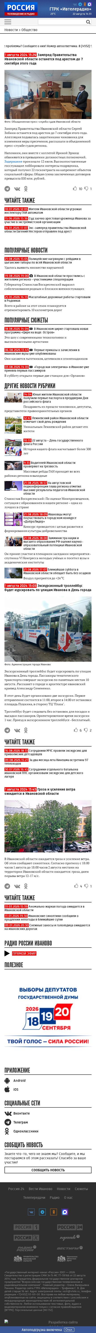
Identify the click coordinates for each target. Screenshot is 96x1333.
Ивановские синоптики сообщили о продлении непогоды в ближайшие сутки (41, 917)
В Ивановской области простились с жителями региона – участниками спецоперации (44, 277)
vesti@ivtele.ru (71, 1291)
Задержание (13, 161)
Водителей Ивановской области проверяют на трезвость (49, 464)
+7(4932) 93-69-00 (28, 1294)
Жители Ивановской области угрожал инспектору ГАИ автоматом (42, 210)
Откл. (69, 1329)
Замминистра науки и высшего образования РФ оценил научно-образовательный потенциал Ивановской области (53, 543)
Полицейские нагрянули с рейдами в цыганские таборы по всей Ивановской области (42, 260)
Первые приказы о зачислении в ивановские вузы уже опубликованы (41, 351)
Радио (55, 1197)
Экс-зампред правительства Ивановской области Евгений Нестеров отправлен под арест (45, 229)
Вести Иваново (40, 1189)
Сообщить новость (48, 1170)
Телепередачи (34, 1197)
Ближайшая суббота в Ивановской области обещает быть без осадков (57, 571)
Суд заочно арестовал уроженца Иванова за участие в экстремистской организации (47, 220)
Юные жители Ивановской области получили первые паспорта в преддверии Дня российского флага (55, 398)
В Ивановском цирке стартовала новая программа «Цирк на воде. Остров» (46, 330)
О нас (68, 1197)
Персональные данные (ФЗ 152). (34, 1310)
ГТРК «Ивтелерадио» (71, 9)
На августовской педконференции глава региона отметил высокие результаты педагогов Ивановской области (54, 488)
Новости (63, 1189)
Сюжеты (81, 1189)
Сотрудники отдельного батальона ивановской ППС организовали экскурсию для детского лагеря (43, 773)
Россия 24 (16, 1189)
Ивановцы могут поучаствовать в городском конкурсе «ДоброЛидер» (49, 518)
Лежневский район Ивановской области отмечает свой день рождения (55, 419)
